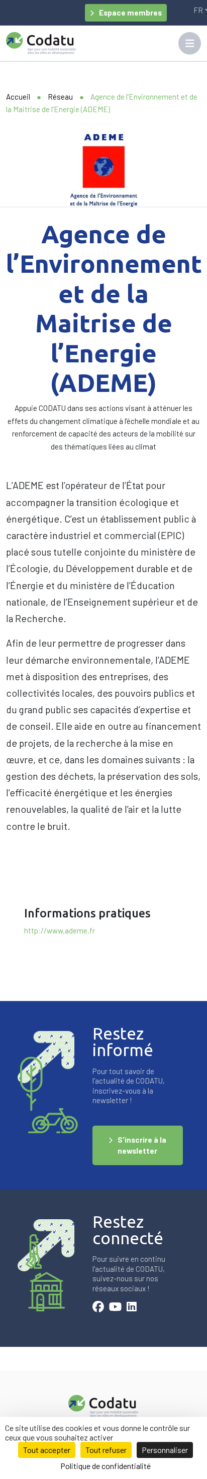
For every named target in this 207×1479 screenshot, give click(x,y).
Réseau (60, 96)
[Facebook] (98, 1307)
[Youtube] (115, 1307)
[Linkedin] (132, 1307)
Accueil (18, 96)
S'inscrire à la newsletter (142, 1145)
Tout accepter (46, 1449)
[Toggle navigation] (189, 43)
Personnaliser (165, 1449)
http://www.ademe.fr (59, 930)
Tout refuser (106, 1449)
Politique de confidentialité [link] (105, 1465)
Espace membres (130, 12)
